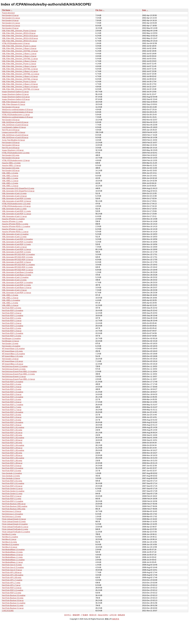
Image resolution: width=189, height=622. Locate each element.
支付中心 (67, 615)
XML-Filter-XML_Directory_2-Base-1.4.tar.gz (19, 66)
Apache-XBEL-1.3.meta (11, 163)
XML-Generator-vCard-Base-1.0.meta (16, 275)
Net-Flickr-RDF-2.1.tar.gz (11, 496)
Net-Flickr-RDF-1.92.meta (12, 435)
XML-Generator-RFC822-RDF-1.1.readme (18, 265)
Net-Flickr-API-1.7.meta (11, 583)
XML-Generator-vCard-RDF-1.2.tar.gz (16, 249)
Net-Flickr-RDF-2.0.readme (12, 468)
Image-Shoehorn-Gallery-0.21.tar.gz (16, 97)
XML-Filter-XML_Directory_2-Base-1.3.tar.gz (19, 61)
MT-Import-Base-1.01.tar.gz (12, 361)
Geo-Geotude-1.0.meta (11, 476)
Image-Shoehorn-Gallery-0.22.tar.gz (16, 99)
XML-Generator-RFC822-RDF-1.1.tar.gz (17, 270)
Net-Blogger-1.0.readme (11, 338)
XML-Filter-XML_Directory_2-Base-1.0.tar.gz (19, 48)
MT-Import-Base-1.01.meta (12, 351)
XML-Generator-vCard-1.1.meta (14, 209)
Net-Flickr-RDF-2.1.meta (11, 499)
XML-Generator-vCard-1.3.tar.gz (14, 290)
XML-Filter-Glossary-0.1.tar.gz (13, 102)
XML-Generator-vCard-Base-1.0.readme (17, 272)
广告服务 (84, 615)
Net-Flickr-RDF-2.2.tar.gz (11, 588)
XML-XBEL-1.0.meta (10, 173)
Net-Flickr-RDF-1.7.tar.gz (11, 410)
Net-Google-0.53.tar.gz (11, 142)
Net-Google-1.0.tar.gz (10, 359)
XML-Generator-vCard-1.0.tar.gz (14, 196)
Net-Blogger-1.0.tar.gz (10, 341)
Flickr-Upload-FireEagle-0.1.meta (15, 529)
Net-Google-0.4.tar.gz (10, 20)
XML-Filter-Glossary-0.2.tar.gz (13, 104)
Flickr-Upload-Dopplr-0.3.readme (15, 524)
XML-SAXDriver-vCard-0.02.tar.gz (15, 125)
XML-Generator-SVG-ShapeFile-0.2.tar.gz (18, 191)
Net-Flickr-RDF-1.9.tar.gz (11, 425)
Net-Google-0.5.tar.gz (10, 28)
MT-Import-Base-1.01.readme (13, 349)
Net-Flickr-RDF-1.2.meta (11, 328)
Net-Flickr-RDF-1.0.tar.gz (11, 313)
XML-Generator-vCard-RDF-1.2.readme (17, 242)
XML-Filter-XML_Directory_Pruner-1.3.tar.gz (19, 81)
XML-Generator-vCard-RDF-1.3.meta (16, 252)
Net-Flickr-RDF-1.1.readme (12, 315)
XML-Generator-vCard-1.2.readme (15, 234)
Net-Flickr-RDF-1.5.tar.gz (11, 394)
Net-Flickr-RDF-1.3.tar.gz (11, 331)
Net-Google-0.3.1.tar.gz (11, 18)
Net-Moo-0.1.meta (9, 534)
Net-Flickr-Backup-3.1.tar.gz (13, 608)
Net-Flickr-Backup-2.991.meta (13, 509)
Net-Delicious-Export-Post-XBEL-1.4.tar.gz (18, 379)
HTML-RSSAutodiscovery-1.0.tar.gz (16, 43)
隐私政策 (121, 615)
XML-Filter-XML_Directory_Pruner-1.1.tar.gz (19, 46)
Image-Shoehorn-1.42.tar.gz (13, 150)
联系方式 (92, 615)
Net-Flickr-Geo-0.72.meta (12, 565)
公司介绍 (112, 615)
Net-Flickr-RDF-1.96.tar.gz (12, 463)
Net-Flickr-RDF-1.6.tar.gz (11, 402)
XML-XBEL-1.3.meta (10, 295)
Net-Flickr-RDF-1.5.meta (11, 389)
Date (144, 10)
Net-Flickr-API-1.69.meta (11, 577)
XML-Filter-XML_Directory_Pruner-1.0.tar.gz (19, 31)
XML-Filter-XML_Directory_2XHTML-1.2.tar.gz (20, 69)
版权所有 (115, 619)
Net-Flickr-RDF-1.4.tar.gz (11, 387)
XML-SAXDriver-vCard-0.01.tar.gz (15, 122)
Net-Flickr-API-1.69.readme (12, 575)
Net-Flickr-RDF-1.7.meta (11, 407)
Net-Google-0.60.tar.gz (11, 145)
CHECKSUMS (8, 611)
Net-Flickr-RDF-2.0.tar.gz (11, 466)
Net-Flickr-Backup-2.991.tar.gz (14, 504)
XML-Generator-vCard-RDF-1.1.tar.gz (16, 214)
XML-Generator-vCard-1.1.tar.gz (14, 216)
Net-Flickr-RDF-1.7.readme (12, 405)
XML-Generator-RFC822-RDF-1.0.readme (18, 254)
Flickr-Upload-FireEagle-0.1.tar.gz (15, 527)
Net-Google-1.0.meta (10, 343)
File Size (98, 10)
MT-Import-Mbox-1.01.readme (13, 354)
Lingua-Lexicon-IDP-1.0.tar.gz (13, 132)
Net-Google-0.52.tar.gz (11, 120)
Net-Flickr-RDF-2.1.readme (12, 501)
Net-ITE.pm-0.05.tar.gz (10, 148)
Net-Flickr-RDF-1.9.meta (11, 420)
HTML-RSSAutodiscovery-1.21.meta (16, 204)
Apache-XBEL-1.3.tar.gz (11, 165)
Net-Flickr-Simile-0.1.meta (12, 494)
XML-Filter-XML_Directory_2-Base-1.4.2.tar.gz (20, 76)
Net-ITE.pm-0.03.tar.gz (10, 130)
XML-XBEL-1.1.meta (10, 178)
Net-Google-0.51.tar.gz (11, 107)
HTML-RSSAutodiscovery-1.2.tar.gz (16, 160)
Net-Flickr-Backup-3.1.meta (12, 605)
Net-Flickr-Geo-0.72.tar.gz (12, 570)
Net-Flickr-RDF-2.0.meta (11, 471)
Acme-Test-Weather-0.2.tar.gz (13, 140)
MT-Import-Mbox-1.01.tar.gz (12, 364)
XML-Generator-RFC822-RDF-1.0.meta (17, 257)
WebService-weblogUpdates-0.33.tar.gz (17, 109)
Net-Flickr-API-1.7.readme (12, 580)
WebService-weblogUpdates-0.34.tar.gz (17, 112)
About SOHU (103, 615)
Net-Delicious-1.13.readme (12, 514)
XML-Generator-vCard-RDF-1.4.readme (17, 282)
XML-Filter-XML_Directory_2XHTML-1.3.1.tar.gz (20, 89)
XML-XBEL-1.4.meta (10, 303)
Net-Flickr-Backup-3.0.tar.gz (13, 600)
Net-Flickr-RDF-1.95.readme (13, 450)
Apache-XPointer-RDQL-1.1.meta (15, 224)
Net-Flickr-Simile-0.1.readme (13, 491)
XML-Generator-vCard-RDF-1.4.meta (16, 285)
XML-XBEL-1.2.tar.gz (10, 186)
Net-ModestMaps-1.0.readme (13, 549)
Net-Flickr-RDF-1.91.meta (12, 430)
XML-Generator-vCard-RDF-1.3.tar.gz (16, 262)
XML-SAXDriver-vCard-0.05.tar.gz (15, 137)
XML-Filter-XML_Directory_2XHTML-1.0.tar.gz (20, 51)
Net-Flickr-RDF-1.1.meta (11, 318)
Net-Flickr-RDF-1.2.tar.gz (11, 323)
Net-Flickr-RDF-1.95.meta (12, 453)
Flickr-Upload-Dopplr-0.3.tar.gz (14, 519)
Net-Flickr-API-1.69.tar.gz (12, 572)
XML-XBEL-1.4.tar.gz (10, 305)
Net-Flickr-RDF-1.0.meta (11, 308)
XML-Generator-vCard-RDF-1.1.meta (16, 211)
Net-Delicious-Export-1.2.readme (15, 366)
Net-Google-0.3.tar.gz (10, 15)
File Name (6, 10)
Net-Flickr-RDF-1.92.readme (13, 438)
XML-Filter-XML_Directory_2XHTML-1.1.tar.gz (20, 59)
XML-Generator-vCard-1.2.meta (14, 237)
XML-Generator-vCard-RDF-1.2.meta (16, 244)
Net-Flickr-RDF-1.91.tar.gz (12, 433)
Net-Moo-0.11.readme (10, 544)
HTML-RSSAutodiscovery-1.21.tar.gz (16, 206)
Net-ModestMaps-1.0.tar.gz (12, 555)
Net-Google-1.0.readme (11, 346)
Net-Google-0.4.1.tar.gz (11, 23)
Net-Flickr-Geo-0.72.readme (13, 567)
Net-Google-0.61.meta (10, 155)
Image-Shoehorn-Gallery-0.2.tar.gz (15, 94)
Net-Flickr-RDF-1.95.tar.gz (12, 455)
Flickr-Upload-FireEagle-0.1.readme (16, 532)
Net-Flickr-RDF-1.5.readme (12, 392)
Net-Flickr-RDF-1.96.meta (12, 461)
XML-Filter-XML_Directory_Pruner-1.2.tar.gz (19, 64)
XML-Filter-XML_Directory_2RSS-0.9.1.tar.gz (19, 41)
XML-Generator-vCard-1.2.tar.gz (14, 247)
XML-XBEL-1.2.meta (10, 183)
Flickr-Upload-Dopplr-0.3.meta (14, 522)
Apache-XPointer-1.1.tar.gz (12, 229)
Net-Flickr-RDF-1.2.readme (12, 326)
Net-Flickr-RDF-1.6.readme (12, 397)
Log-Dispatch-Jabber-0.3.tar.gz (14, 127)
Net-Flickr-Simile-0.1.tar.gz (12, 488)
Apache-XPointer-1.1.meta (12, 221)
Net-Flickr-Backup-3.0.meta (12, 598)
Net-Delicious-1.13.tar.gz (11, 511)
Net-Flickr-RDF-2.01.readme (13, 483)
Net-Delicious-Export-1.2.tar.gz (14, 376)
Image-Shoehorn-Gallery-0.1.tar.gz (15, 92)
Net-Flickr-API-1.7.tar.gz (11, 585)
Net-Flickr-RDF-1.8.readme (12, 412)
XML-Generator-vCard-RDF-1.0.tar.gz (16, 201)
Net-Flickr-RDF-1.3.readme (12, 333)
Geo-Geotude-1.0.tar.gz (11, 478)
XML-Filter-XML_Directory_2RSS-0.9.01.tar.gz (20, 36)
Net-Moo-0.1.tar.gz (9, 539)
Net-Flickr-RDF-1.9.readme (12, 422)
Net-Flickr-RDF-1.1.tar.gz (11, 321)
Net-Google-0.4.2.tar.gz (11, 26)
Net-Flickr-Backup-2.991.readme (14, 506)
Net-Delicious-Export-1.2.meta (13, 369)
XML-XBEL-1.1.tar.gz (10, 181)
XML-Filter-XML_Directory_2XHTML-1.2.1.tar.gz (20, 74)
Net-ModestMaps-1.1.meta (12, 557)
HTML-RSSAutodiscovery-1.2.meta (15, 153)
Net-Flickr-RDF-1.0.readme (12, 310)
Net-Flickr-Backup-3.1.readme (13, 603)
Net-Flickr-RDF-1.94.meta (12, 443)
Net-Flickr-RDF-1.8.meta (11, 415)
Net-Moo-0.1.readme (10, 537)
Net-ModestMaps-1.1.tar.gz (12, 562)
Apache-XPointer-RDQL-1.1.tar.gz (15, 232)
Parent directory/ (8, 13)
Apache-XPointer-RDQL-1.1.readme (16, 226)
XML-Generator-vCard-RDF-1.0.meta (16, 198)
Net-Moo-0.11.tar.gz (9, 547)
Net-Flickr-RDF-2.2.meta (11, 593)
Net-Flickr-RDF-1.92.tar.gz (12, 440)
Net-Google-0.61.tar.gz (11, 158)
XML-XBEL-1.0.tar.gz (10, 176)
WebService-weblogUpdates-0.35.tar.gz (17, 117)
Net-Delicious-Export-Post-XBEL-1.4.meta (18, 374)
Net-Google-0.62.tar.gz (11, 170)
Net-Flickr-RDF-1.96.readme (13, 458)
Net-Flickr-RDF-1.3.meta (11, 336)
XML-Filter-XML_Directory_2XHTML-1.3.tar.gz (20, 79)
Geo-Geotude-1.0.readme (12, 473)
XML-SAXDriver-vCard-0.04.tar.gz (15, 135)
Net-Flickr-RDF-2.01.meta (12, 481)
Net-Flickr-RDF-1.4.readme (12, 382)
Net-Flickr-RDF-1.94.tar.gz (12, 448)
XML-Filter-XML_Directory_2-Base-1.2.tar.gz (19, 56)
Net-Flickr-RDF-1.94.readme (13, 445)
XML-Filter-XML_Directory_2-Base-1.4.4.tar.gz (20, 87)
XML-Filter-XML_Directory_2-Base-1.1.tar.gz (19, 54)
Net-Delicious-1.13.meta (11, 516)
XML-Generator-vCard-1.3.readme (15, 277)
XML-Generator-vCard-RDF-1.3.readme (17, 239)
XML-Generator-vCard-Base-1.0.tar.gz (16, 288)
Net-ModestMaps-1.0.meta (12, 552)
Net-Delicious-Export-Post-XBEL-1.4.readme (19, 371)
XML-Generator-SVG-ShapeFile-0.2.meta (18, 188)
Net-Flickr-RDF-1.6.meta (11, 399)
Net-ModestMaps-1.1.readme (13, 560)
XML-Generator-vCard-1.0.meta (14, 193)
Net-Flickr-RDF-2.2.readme (12, 590)
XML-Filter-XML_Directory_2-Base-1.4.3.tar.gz (20, 84)
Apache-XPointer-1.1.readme (13, 219)
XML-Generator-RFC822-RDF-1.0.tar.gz (17, 260)
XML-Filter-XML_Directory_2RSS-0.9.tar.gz (19, 33)
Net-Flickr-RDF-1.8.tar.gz (11, 417)
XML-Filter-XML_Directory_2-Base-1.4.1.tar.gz (20, 71)
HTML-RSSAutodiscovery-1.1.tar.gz (16, 115)
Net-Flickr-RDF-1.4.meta (11, 384)
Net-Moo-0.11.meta (9, 542)
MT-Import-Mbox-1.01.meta (12, 356)
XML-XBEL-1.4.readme (11, 300)
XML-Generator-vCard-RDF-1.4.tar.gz (16, 293)
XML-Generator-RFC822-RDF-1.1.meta (17, 267)
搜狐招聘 (76, 615)
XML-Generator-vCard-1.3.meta (14, 280)
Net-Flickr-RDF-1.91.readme (13, 427)
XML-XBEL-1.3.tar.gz (10, 298)
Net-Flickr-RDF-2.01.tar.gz (12, 486)
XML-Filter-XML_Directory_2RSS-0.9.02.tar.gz (20, 38)
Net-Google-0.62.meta (10, 168)
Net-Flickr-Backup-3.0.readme (13, 595)
